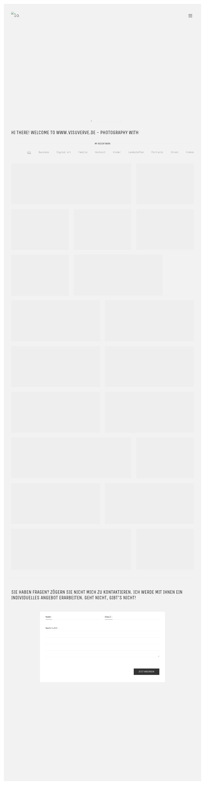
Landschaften (136, 152)
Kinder (117, 152)
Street (174, 152)
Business (44, 152)
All (29, 152)
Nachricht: (52, 628)
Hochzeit (100, 152)
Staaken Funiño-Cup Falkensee (33, 237)
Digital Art (64, 152)
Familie (82, 152)
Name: (49, 616)
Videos (190, 152)
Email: (109, 616)
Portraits (157, 152)
